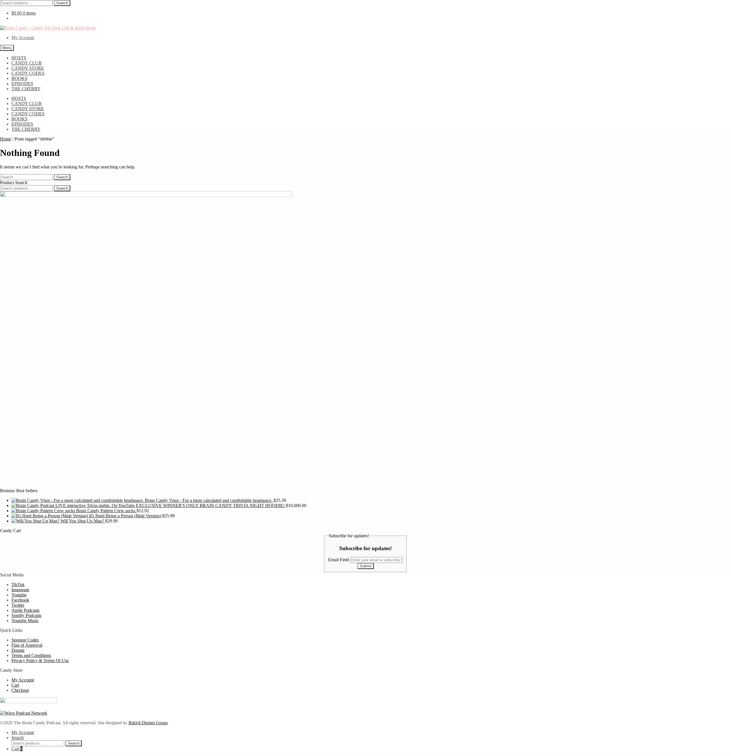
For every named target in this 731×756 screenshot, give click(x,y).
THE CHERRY (26, 88)
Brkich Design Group (148, 722)
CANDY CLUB (26, 63)
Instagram (20, 589)
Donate (18, 650)
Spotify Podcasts (26, 615)
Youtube (19, 594)
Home (5, 138)
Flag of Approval (26, 645)
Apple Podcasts (25, 610)
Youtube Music (25, 620)
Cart (15, 685)
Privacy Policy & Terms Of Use (40, 660)
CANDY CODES (28, 73)
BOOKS (19, 78)
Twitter (17, 605)
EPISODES (22, 83)
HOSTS (18, 57)
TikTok (18, 584)
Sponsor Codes (25, 640)
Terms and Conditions (31, 655)
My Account (22, 37)
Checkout (20, 690)
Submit (365, 566)
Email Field (339, 559)
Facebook (20, 600)
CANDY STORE (27, 68)
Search (62, 3)
